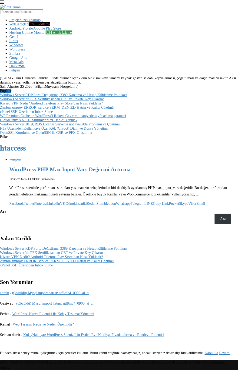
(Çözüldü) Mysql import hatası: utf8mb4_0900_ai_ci (50, 293)
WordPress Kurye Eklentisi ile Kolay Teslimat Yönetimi (53, 314)
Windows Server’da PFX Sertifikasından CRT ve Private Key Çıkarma (52, 99)
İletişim (14, 70)
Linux (13, 41)
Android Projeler (35, 28)
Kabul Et (211, 353)
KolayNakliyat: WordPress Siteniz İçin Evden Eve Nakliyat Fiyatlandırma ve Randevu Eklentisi (93, 335)
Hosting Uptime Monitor (40, 32)
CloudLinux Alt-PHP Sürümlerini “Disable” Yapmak (38, 120)
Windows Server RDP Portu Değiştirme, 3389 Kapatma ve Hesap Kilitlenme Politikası (63, 95)
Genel (13, 37)
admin (4, 293)
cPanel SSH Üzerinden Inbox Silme (26, 112)
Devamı (224, 353)
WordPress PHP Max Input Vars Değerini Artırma (70, 169)
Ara (3, 211)
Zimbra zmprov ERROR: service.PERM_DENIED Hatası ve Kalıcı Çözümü (57, 107)
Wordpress (17, 49)
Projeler (26, 20)
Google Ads (18, 58)
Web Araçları (29, 24)
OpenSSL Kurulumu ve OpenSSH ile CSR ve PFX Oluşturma (46, 132)
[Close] (2, 3)
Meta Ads (16, 62)
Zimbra (14, 53)
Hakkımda (17, 66)
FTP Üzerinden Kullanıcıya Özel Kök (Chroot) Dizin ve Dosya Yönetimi (54, 128)
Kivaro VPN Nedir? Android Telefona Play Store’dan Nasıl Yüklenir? (51, 103)
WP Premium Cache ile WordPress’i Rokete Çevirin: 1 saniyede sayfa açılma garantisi (63, 116)
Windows (16, 45)
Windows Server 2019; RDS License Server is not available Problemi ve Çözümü (60, 124)
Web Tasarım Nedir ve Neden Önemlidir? (43, 324)
